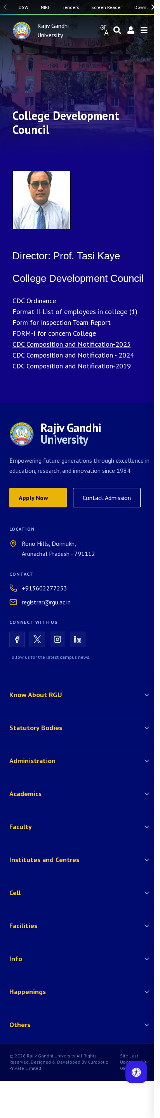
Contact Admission (107, 498)
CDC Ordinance (34, 300)
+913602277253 (44, 588)
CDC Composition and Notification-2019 (71, 365)
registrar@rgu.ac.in (46, 602)
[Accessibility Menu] (136, 1072)
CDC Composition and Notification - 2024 (73, 355)
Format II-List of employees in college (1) (74, 311)
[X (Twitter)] (37, 639)
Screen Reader (106, 7)
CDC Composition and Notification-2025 (71, 344)
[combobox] (104, 30)
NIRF (45, 7)
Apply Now (33, 498)
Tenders (71, 7)
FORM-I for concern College (54, 333)
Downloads (146, 7)
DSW (23, 7)
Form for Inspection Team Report (61, 322)
